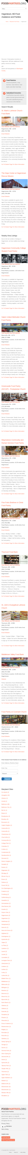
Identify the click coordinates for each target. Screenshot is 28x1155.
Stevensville (5, 1056)
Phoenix (4, 1017)
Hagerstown (5, 915)
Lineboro (4, 966)
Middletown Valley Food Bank (12, 654)
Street (4, 1059)
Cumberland (5, 852)
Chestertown (5, 834)
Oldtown (4, 1008)
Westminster (6, 1086)
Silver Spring (6, 1053)
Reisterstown (6, 1026)
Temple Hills (5, 1068)
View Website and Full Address (10, 126)
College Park (6, 843)
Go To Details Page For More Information (12, 164)
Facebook (5, 1126)
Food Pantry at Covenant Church (13, 712)
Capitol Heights (6, 825)
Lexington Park (6, 960)
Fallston (4, 882)
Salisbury (5, 1038)
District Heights (6, 861)
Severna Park (6, 1050)
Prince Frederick (7, 1023)
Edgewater (5, 870)
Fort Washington (7, 888)
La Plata (4, 945)
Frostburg (5, 894)
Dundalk (4, 864)
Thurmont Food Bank (9, 552)
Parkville (4, 1011)
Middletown (5, 981)
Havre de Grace (6, 930)
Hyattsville (5, 939)
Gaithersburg (6, 897)
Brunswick (5, 822)
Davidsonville (6, 855)
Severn (4, 1047)
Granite (4, 909)
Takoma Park (6, 1065)
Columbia (5, 846)
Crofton (4, 849)
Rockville (5, 1035)
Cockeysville (6, 840)
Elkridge (4, 873)
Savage (4, 1044)
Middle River (5, 978)
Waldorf (4, 1080)
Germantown (6, 903)
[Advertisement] (14, 39)
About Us (16, 1152)
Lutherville (5, 975)
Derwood (4, 858)
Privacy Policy (5, 1123)
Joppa (4, 942)
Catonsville (5, 828)
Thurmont (5, 1071)
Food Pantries (14, 4)
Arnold (4, 801)
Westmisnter (6, 1089)
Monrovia (5, 993)
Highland (4, 933)
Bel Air (4, 810)
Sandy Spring (6, 1041)
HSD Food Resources (8, 1140)
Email (3, 134)
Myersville (5, 999)
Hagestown (5, 918)
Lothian (4, 969)
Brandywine (5, 816)
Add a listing (4, 1129)
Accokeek (5, 792)
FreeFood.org (6, 1137)
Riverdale (5, 1032)
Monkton (4, 990)
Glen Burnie (6, 906)
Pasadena (5, 1014)
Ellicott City (5, 876)
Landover (5, 948)
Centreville (5, 831)
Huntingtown (5, 936)
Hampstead (5, 924)
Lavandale (5, 957)
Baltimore (5, 804)
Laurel (4, 951)
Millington (5, 987)
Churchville (5, 837)
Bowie (4, 813)
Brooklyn (4, 819)
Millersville (5, 984)
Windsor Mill (5, 1092)
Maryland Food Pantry (14, 21)
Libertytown (5, 963)
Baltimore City (6, 807)
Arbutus (4, 798)
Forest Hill (5, 885)
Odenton (4, 1005)
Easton (4, 867)
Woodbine (5, 1095)
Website (7, 134)
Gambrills (5, 900)
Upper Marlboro (6, 1077)
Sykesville (5, 1062)
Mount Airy (5, 996)
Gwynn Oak (5, 912)
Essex (4, 879)
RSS (2, 1126)
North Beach (5, 1002)
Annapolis (5, 795)
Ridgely (4, 1029)
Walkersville (5, 1083)
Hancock (4, 927)
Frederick (5, 891)
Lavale (4, 954)
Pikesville (5, 1020)
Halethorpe (5, 921)
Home (7, 21)
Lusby (4, 972)
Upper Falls (5, 1074)
